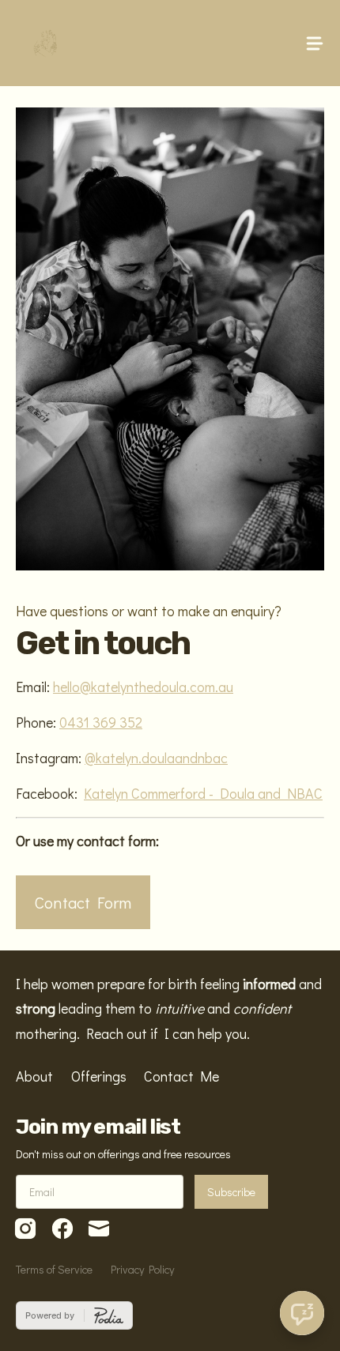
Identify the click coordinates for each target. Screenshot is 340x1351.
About (34, 1076)
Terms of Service (54, 1269)
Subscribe (231, 1191)
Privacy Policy (142, 1269)
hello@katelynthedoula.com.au (143, 686)
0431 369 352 (100, 722)
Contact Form (83, 902)
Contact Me (181, 1076)
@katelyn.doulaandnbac (156, 757)
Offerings (99, 1076)
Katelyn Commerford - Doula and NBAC (203, 793)
